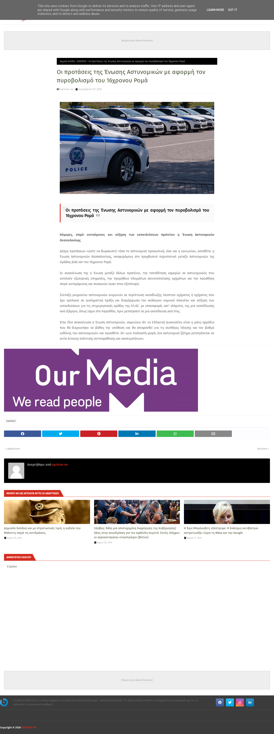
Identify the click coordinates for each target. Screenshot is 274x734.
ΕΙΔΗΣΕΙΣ (81, 61)
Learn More (215, 9)
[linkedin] (250, 702)
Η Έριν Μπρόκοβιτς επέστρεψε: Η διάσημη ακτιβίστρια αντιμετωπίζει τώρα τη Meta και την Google (221, 530)
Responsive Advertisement (137, 40)
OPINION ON (28, 727)
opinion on (67, 89)
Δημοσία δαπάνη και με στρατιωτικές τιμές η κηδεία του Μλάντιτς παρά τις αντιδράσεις (42, 530)
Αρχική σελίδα (67, 61)
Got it (232, 9)
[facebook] (220, 702)
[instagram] (240, 702)
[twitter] (230, 702)
